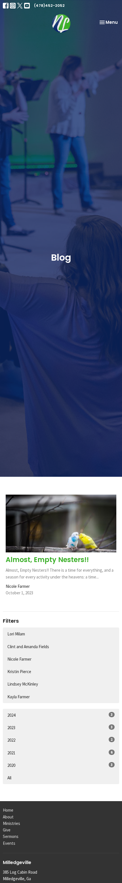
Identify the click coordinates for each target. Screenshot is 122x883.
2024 (60, 715)
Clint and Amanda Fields (28, 646)
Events (9, 843)
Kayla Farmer (18, 696)
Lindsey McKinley (22, 684)
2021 (60, 753)
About (8, 817)
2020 (60, 765)
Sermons (10, 836)
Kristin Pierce (19, 671)
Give (6, 830)
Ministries (11, 823)
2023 (60, 727)
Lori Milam (16, 634)
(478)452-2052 (49, 5)
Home (8, 810)
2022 (60, 740)
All (9, 777)
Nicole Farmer (19, 659)
